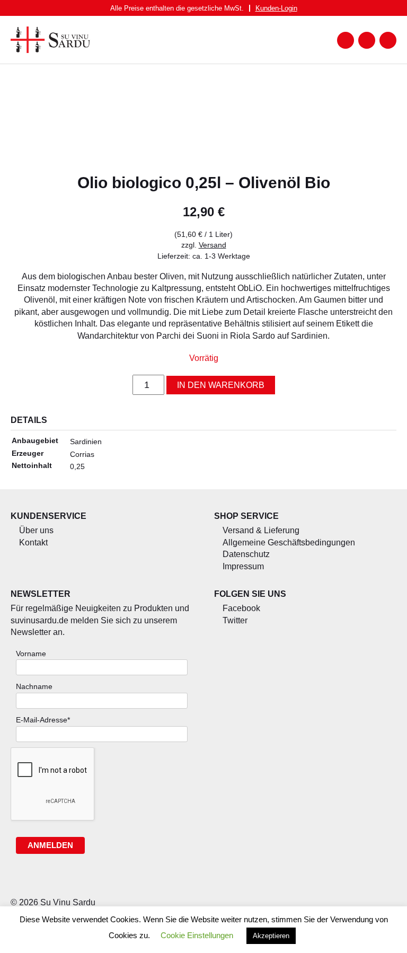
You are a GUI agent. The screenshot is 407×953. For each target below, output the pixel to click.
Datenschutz (246, 554)
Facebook (241, 608)
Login (276, 8)
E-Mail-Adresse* (43, 720)
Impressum (243, 566)
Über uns (36, 530)
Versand (212, 245)
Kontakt (33, 542)
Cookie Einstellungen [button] (197, 935)
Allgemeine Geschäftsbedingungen (289, 542)
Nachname (34, 686)
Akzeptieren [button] (271, 936)
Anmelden (50, 845)
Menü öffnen (345, 40)
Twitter (235, 620)
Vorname (31, 653)
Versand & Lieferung (261, 530)
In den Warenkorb (220, 385)
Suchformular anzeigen (366, 40)
